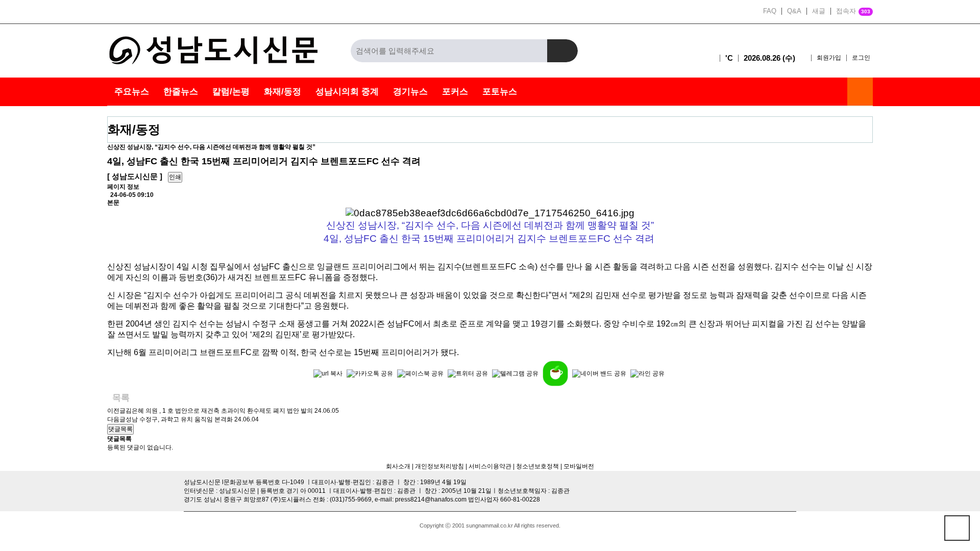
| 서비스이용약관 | (489, 466)
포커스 (455, 91)
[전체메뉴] (860, 92)
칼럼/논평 (231, 91)
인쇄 (175, 177)
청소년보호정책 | (539, 466)
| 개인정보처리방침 (437, 466)
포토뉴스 (499, 91)
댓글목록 (120, 429)
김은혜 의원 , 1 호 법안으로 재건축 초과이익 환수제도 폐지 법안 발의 (219, 410)
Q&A (794, 11)
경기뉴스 (410, 91)
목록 (121, 398)
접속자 (853, 11)
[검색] (562, 50)
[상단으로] (957, 528)
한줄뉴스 (180, 91)
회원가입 (829, 57)
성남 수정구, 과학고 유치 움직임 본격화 (179, 419)
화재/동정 (282, 91)
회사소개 (398, 466)
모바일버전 (579, 466)
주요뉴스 (131, 91)
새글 (818, 11)
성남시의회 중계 (347, 91)
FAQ (769, 11)
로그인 (861, 57)
